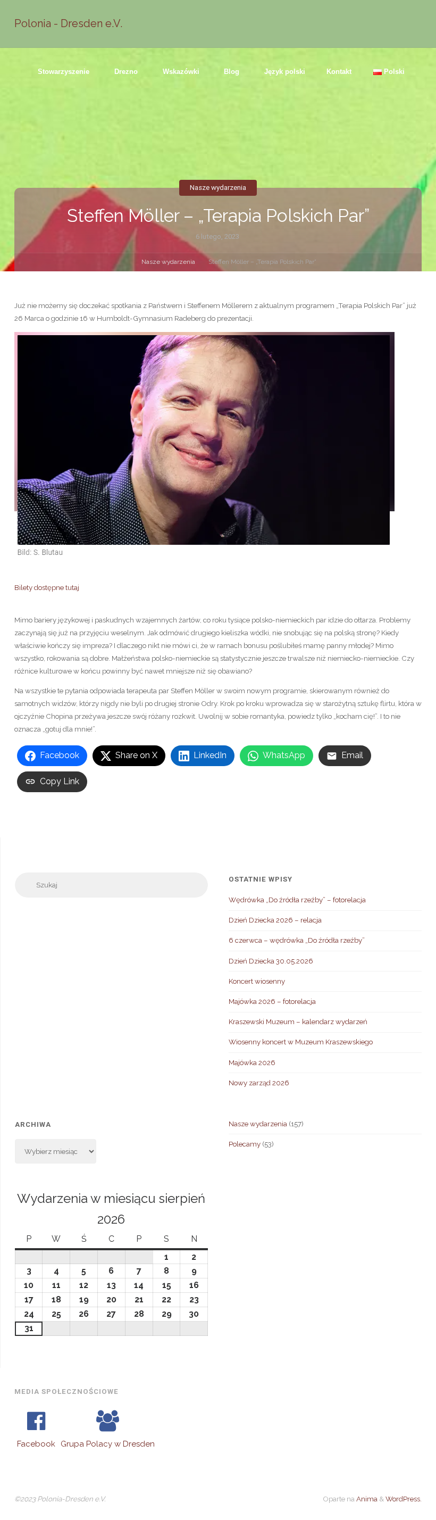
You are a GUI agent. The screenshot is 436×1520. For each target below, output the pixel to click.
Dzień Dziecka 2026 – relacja (275, 920)
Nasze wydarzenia (218, 188)
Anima (366, 1498)
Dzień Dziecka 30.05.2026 (271, 961)
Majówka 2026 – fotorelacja (272, 1001)
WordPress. (403, 1498)
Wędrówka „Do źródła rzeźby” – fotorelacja (297, 899)
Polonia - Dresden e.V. (68, 23)
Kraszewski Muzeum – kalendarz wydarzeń (298, 1021)
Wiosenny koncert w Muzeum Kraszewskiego (301, 1041)
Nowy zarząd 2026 (259, 1082)
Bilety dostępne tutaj (46, 587)
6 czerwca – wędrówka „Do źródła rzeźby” (297, 940)
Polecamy (245, 1144)
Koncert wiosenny (257, 981)
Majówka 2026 (252, 1062)
